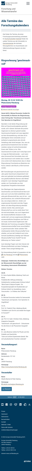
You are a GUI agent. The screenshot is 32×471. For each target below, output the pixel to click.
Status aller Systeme (7, 427)
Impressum (4, 414)
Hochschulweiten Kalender (13, 39)
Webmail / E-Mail (5, 424)
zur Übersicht (6, 389)
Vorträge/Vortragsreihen (9, 106)
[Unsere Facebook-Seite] (7, 404)
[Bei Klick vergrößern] (16, 82)
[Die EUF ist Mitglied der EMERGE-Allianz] (29, 404)
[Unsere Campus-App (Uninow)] (15, 404)
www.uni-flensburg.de (12, 453)
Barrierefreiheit (5, 419)
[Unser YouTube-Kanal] (2, 404)
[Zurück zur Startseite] (9, 3)
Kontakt (3, 422)
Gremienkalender (8, 43)
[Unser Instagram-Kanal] (11, 404)
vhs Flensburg (7, 255)
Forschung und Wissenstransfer (9, 10)
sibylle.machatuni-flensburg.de (13, 384)
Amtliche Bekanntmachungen (9, 430)
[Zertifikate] (25, 404)
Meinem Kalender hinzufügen (11, 109)
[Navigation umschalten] (28, 3)
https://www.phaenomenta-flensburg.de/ (14, 367)
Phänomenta (24, 255)
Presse (3, 411)
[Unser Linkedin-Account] (20, 404)
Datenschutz (4, 416)
